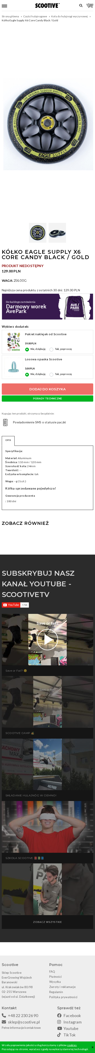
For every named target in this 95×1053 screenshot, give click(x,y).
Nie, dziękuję (38, 348)
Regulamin (56, 992)
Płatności (55, 976)
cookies (72, 1045)
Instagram (72, 1021)
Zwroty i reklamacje (62, 987)
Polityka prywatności (63, 997)
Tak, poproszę (63, 348)
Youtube (70, 1028)
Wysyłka (55, 982)
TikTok (69, 1034)
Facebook (72, 1015)
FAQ (52, 971)
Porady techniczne (47, 398)
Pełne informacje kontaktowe (21, 1027)
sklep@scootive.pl (24, 1021)
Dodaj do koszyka (47, 389)
